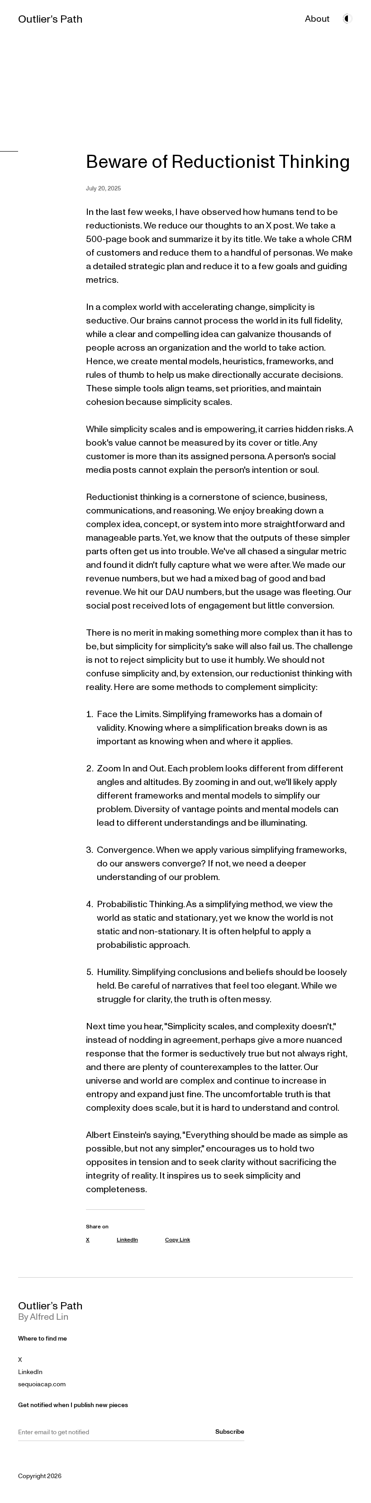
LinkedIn (30, 1372)
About (317, 18)
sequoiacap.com (42, 1384)
